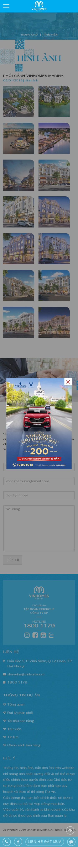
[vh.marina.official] (18, 842)
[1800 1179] (6, 842)
